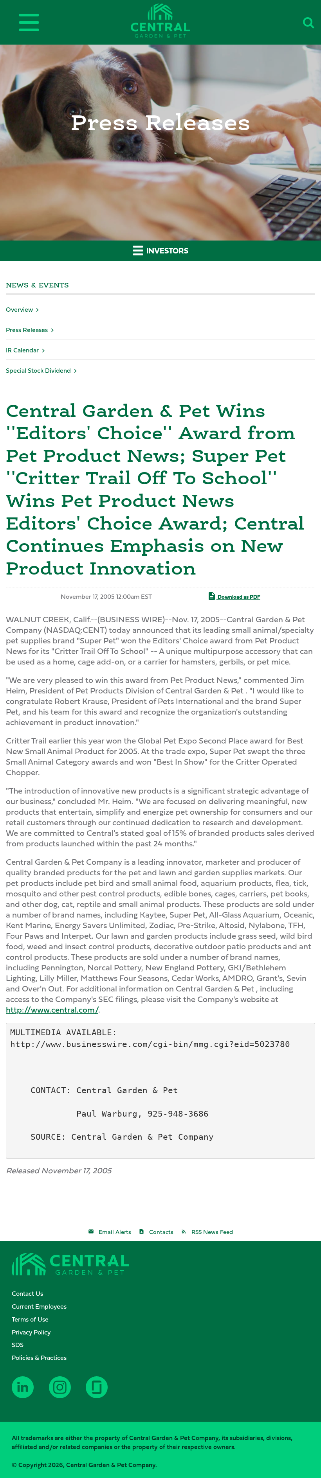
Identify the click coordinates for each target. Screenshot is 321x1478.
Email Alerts (115, 1231)
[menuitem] (164, 1293)
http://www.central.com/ (52, 1010)
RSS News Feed (212, 1231)
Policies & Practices (39, 1357)
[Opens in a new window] (27, 1393)
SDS (17, 1344)
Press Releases (27, 329)
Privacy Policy (31, 1332)
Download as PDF (238, 597)
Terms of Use (30, 1319)
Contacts (161, 1231)
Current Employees (39, 1306)
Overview (19, 309)
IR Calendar (22, 350)
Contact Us (27, 1293)
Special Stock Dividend (38, 370)
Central (173, 20)
